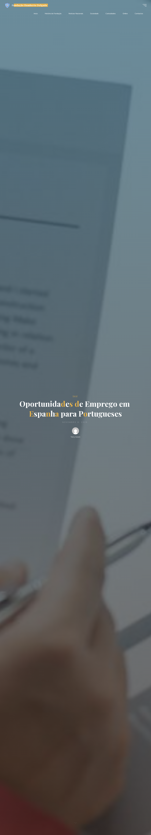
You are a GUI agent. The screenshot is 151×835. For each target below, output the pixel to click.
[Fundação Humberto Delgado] (7, 5)
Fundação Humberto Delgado (29, 5)
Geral (75, 396)
